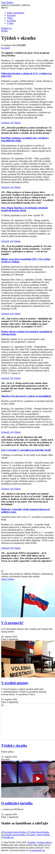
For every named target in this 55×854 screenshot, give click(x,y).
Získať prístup (7, 579)
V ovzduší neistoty (14, 683)
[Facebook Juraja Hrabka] (13, 832)
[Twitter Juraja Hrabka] (38, 832)
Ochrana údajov (44, 842)
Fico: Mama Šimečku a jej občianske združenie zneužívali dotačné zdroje (24, 209)
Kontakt (31, 842)
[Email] (7, 837)
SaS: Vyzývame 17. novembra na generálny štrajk (26, 450)
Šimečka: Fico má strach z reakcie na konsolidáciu (26, 396)
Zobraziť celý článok (11, 122)
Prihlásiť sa (6, 28)
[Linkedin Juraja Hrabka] (13, 834)
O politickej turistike (17, 803)
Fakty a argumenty (15, 12)
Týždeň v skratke (14, 745)
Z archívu (11, 20)
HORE (4, 31)
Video (10, 18)
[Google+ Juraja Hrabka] (38, 834)
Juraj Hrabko (7, 2)
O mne (10, 23)
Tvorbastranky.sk (37, 850)
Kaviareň (11, 15)
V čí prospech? (12, 623)
